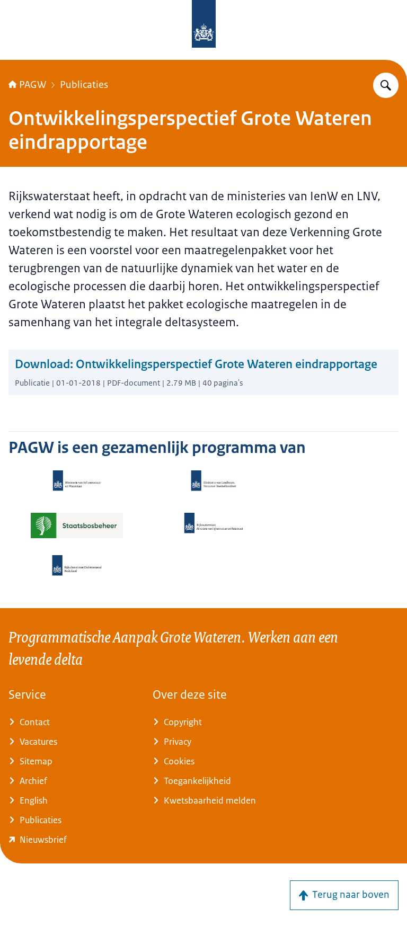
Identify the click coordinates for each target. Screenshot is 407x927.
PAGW (32, 84)
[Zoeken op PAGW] (386, 85)
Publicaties (84, 84)
